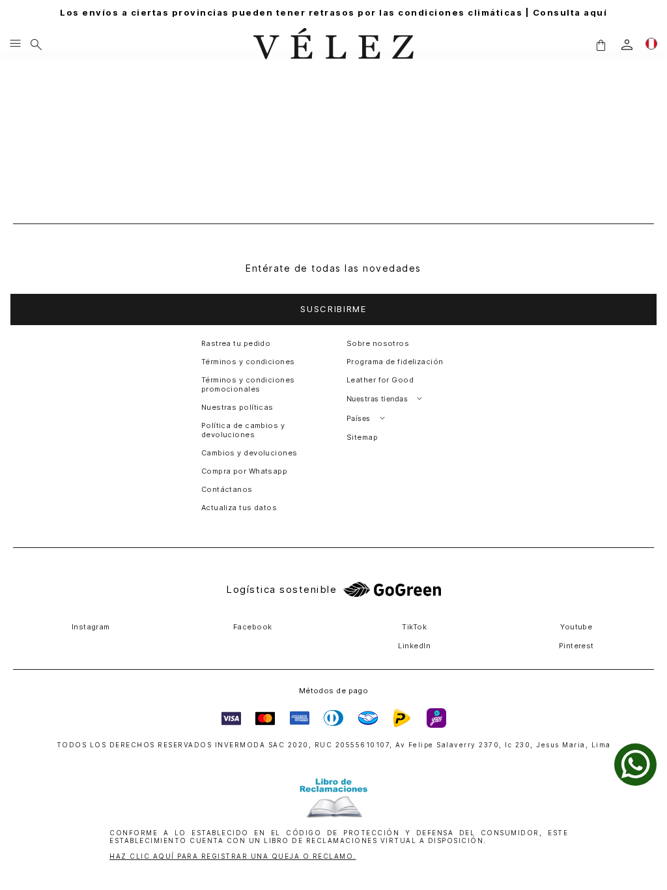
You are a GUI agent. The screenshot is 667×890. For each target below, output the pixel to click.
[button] (600, 44)
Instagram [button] (91, 626)
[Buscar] (36, 44)
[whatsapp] (635, 764)
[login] (626, 44)
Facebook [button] (252, 626)
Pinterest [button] (576, 645)
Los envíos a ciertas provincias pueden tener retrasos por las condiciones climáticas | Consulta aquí (333, 13)
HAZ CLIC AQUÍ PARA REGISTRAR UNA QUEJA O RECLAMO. (232, 856)
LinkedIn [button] (414, 645)
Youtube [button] (576, 626)
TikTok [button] (414, 626)
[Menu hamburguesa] (15, 44)
